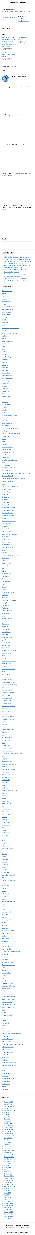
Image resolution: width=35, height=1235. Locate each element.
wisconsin (5, 1071)
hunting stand (6, 711)
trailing (4, 975)
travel (4, 978)
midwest (4, 793)
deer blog (5, 494)
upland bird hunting (8, 1004)
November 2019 (9, 1157)
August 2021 (8, 1112)
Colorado (5, 420)
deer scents (5, 529)
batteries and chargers (9, 333)
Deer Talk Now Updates (9, 534)
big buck (4, 336)
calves (4, 399)
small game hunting (8, 930)
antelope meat (6, 301)
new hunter (6, 819)
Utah (3, 1010)
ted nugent (5, 960)
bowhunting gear (7, 375)
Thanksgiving (6, 970)
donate (4, 552)
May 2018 (7, 1195)
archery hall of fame (8, 307)
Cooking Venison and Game (11, 434)
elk (3, 568)
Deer (3, 484)
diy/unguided (6, 545)
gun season (5, 648)
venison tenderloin (8, 1018)
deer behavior (6, 489)
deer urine (5, 537)
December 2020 (9, 1129)
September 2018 (9, 1186)
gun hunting (6, 645)
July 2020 (7, 1140)
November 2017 (9, 1208)
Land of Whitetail (7, 748)
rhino (3, 899)
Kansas (4, 732)
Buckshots (5, 391)
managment (6, 772)
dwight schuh (6, 563)
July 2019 (7, 1165)
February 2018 (9, 1201)
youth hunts (6, 1084)
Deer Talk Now (7, 531)
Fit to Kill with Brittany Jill (10, 600)
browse (4, 386)
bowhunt (5, 367)
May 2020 (7, 1144)
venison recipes (7, 1015)
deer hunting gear (8, 510)
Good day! (5, 239)
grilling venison (7, 637)
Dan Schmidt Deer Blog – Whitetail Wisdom (16, 473)
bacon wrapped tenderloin (10, 328)
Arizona (4, 317)
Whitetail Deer (6, 1041)
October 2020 (8, 1134)
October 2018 (8, 1184)
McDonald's (6, 780)
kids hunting (6, 740)
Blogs (4, 352)
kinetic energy (6, 745)
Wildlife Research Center (10, 1065)
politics (4, 862)
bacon (4, 325)
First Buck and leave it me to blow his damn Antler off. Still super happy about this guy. (16, 207)
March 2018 (8, 1199)
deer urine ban (6, 539)
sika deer (5, 925)
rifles (3, 909)
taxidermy (5, 957)
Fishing (4, 597)
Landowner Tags (7, 751)
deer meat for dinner (9, 521)
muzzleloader (6, 814)
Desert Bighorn (7, 542)
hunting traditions (8, 716)
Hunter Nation (7, 679)
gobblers (5, 627)
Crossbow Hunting (8, 452)
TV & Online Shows (8, 999)
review (4, 896)
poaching (5, 859)
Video (4, 1020)
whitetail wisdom (7, 1052)
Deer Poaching (6, 523)
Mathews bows (6, 775)
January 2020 (8, 1153)
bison (3, 346)
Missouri (4, 798)
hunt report (6, 674)
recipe (4, 888)
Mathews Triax (7, 777)
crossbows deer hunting (10, 460)
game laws (5, 613)
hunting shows (6, 708)
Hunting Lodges (7, 703)
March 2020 (8, 1148)
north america (6, 833)
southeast (5, 941)
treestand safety (7, 983)
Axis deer (5, 323)
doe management (7, 547)
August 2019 (8, 1163)
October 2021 (8, 1108)
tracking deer (6, 973)
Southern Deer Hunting (9, 944)
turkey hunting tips (8, 997)
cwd (3, 463)
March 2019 (8, 1174)
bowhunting (6, 373)
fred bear (5, 608)
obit (3, 841)
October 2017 (8, 1210)
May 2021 (7, 1119)
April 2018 (7, 1197)
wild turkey (5, 1057)
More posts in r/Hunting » (27, 86)
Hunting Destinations (9, 693)
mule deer (5, 812)
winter (4, 1068)
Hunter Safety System (9, 682)
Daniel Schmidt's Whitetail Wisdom (13, 478)
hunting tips (6, 714)
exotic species (6, 574)
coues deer (5, 436)
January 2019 (8, 1178)
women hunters (7, 1073)
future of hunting (7, 611)
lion (3, 756)
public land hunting (8, 880)
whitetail (5, 1036)
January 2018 (8, 1203)
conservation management (10, 428)
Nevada (4, 817)
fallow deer (5, 576)
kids (3, 735)
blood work (5, 354)
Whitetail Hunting (8, 1047)
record (4, 891)
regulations (5, 893)
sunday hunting (7, 954)
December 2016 (9, 1214)
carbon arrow (6, 404)
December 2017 (9, 1205)
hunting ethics (6, 695)
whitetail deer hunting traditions (12, 1044)
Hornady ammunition (9, 661)
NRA (3, 838)
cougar (4, 439)
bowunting (5, 381)
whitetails (5, 1055)
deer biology (6, 492)
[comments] (25, 21)
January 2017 (8, 1212)
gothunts (5, 634)
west (3, 1028)
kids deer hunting (7, 738)
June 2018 (7, 1193)
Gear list (4, 621)
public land (5, 878)
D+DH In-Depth (7, 465)
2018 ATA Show (7, 291)
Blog (3, 349)
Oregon (4, 854)
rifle (3, 904)
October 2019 (8, 1159)
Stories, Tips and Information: (12, 952)
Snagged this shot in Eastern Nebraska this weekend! (16, 175)
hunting (4, 687)
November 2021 (9, 1106)
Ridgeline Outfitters (8, 901)
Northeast (5, 835)
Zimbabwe (5, 1089)
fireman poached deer (9, 592)
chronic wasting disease (9, 415)
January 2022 (8, 1102)
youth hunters (6, 1081)
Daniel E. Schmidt (7, 476)
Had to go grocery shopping (12, 115)
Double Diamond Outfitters (11, 555)
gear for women (7, 619)
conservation (6, 426)
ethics (4, 571)
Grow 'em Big (6, 642)
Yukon (4, 1086)
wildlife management (9, 1063)
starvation (5, 946)
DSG (3, 560)
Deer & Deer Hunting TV (10, 486)
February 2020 (9, 1150)
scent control (6, 912)
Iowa (3, 727)
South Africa (6, 938)
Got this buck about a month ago (13, 144)
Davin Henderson (7, 481)
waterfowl (5, 1023)
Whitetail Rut (6, 1049)
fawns (4, 587)
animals (4, 299)
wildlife (4, 1060)
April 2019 (7, 1172)
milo (3, 796)
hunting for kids (7, 698)
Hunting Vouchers (8, 719)
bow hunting (6, 362)
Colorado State (7, 423)
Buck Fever (5, 389)
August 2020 (8, 1138)
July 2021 (7, 1115)
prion (4, 867)
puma (4, 883)
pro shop (5, 870)
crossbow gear (6, 449)
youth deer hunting (8, 1078)
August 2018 (8, 1189)
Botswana (5, 360)
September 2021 (9, 1110)
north (4, 830)
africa (4, 293)
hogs (3, 656)
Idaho (4, 722)
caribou (4, 407)
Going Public (6, 629)
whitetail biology (7, 1039)
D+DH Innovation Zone (9, 468)
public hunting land (8, 875)
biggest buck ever (7, 341)
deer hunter (6, 502)
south (4, 936)
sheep (4, 917)
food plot (5, 603)
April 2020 (7, 1146)
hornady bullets (7, 664)
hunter (4, 677)
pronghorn (5, 872)
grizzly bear (6, 640)
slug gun (5, 928)
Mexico (4, 785)
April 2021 (7, 1121)
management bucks (8, 769)
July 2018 (7, 1191)
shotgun (4, 923)
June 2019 (7, 1167)
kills (3, 743)
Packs (4, 856)
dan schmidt (6, 471)
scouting (5, 915)
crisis (3, 441)
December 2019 (9, 1155)
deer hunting (6, 505)
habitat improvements (9, 650)
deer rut (4, 526)
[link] (19, 21)
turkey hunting (7, 994)
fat (3, 584)
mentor (4, 782)
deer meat (5, 518)
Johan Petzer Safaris (8, 730)
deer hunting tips (7, 513)
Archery (4, 304)
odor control (6, 846)
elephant (5, 566)
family (4, 579)
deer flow (5, 500)
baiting (4, 330)
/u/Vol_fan (21, 19)
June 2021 (7, 1117)
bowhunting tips (7, 378)
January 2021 (8, 1127)
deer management (8, 515)
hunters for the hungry (9, 685)
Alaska (4, 296)
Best (4, 70)
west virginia (6, 1031)
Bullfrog (4, 394)
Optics (4, 851)
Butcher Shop (6, 397)
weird (4, 1026)
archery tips (6, 315)
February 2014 (9, 1218)
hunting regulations (8, 706)
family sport (6, 582)
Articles (4, 320)
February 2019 (9, 1176)
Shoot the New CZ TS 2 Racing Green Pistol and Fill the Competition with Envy (16, 280)
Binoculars (5, 344)
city (3, 418)
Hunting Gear (6, 701)
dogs (3, 550)
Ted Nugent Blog (7, 962)
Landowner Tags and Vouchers (12, 753)
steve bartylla (6, 949)
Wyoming (5, 1076)
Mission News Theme (12, 1232)
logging (4, 759)
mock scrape (6, 801)
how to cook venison (8, 669)
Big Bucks (5, 338)
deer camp (5, 497)
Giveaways (5, 624)
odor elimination (7, 849)
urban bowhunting (8, 1007)
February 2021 (9, 1125)
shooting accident (8, 920)
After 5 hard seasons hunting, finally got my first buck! (8, 54)
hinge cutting (6, 653)
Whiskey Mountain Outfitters (11, 1034)
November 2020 (9, 1131)
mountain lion (6, 809)
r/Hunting (5, 886)
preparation (6, 864)
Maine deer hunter (8, 761)
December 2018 (9, 1180)
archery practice (7, 309)
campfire (5, 402)
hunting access (7, 690)
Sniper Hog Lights (8, 933)
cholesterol (5, 412)
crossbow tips (6, 455)
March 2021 (8, 1123)
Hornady (5, 658)
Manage (4, 767)
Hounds (4, 666)
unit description (7, 1002)
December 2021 (9, 1104)
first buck (5, 595)
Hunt (3, 671)
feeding (4, 589)
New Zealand (6, 825)
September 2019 (9, 1161)
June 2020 (7, 1142)
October (4, 843)
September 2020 (9, 1136)
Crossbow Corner (7, 447)
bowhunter (5, 370)
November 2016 (9, 1216)
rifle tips (4, 907)
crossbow (5, 444)
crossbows (5, 457)
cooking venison (7, 431)
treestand (5, 981)
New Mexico (6, 822)
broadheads (5, 383)
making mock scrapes (9, 764)
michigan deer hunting (9, 790)
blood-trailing (6, 357)
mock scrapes (6, 804)
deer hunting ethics (8, 508)
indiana (4, 724)
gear (3, 616)
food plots (5, 605)
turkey (4, 991)
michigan (5, 788)
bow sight (5, 365)
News (3, 827)
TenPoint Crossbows (8, 965)
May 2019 (7, 1170)
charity (4, 410)
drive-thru (5, 558)
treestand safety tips (9, 986)
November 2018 (9, 1182)
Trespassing (6, 989)
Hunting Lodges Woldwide (17, 2)
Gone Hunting (6, 632)
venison (4, 1012)
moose (4, 806)
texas (3, 967)
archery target (6, 312)
